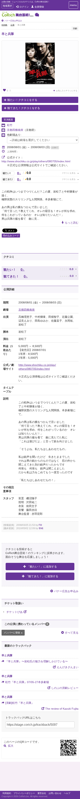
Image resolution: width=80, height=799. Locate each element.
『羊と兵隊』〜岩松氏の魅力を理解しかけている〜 (36, 661)
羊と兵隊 (8, 33)
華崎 (41, 528)
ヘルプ (67, 793)
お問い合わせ (55, 793)
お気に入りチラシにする (66, 91)
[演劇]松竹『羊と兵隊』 (19, 702)
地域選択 (7, 6)
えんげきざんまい (67, 667)
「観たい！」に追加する (42, 566)
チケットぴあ (14, 611)
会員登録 (39, 6)
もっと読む (71, 222)
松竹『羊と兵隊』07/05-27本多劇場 (27, 682)
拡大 (10, 745)
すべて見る (71, 632)
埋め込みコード (11, 235)
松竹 (9, 125)
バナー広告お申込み (13, 21)
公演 (12, 25)
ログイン (24, 6)
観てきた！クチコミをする (23, 108)
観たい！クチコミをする (22, 99)
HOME (4, 25)
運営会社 (41, 793)
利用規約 (7, 793)
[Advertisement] (40, 777)
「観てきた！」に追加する (42, 576)
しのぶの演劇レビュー (64, 687)
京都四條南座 (15, 129)
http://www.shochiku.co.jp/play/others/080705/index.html (36, 161)
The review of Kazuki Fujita (61, 708)
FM (40, 525)
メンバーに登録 (12, 632)
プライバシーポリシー (24, 793)
